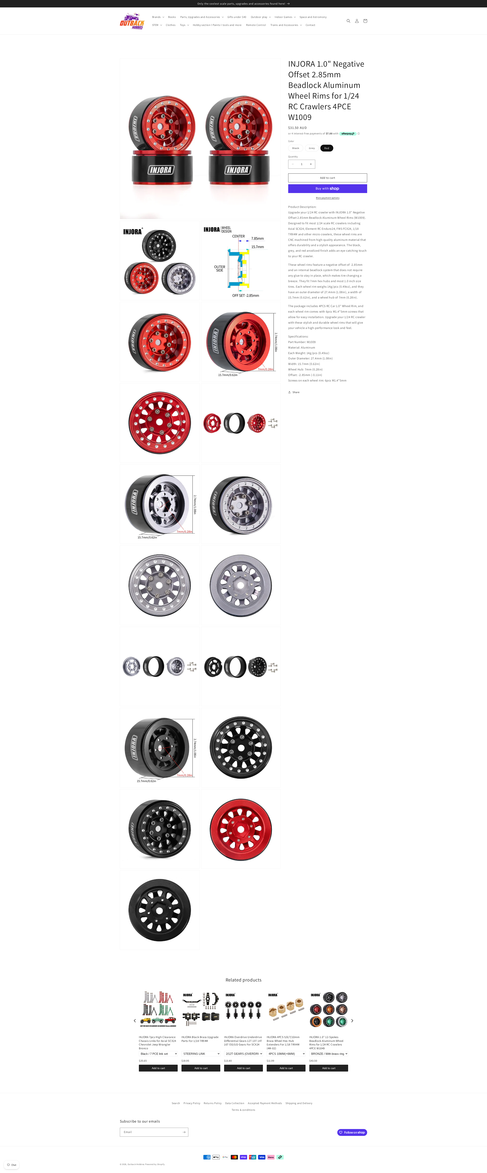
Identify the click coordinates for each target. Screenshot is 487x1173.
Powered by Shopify (155, 1164)
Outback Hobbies (136, 1164)
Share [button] (296, 392)
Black (297, 149)
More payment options (327, 197)
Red (326, 148)
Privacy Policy (192, 1103)
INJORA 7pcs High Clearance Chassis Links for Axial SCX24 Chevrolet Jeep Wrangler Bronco (157, 1042)
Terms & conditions (243, 1110)
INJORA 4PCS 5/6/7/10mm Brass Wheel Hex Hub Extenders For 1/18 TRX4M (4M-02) (283, 1042)
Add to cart (158, 1068)
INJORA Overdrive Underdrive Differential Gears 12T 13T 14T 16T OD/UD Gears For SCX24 (243, 1040)
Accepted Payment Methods (265, 1103)
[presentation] (135, 1021)
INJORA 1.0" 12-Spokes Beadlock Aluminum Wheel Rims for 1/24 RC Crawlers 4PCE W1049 (326, 1042)
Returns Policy (212, 1103)
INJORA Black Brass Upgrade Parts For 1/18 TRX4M (200, 1039)
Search (176, 1103)
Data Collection (234, 1103)
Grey (314, 149)
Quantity (293, 156)
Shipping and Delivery (299, 1103)
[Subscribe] (184, 1132)
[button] (158, 17)
